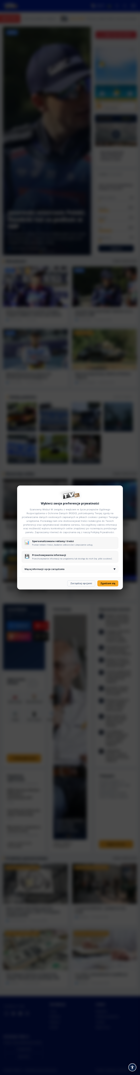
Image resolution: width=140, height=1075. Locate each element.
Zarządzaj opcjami (81, 583)
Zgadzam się (107, 583)
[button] (132, 1067)
